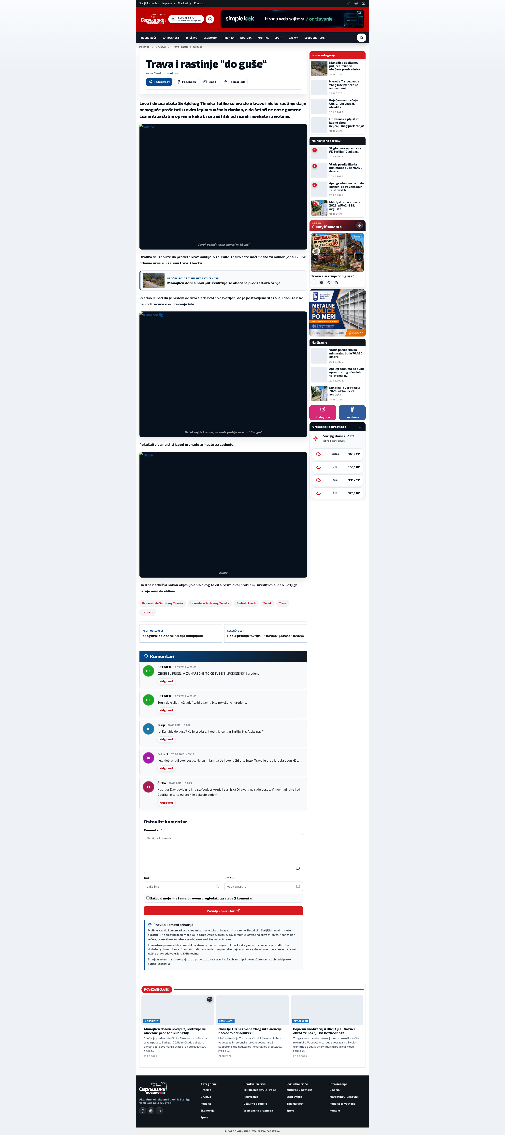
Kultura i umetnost (299, 1089)
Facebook (189, 81)
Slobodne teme (314, 37)
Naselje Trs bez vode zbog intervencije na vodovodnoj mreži (250, 1031)
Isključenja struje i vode (259, 1089)
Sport (279, 37)
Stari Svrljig (294, 1096)
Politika (263, 37)
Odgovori (166, 681)
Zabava (293, 37)
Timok (267, 603)
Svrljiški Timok (246, 603)
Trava (282, 603)
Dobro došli (149, 37)
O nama (334, 1089)
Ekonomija (211, 37)
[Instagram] (356, 3)
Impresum (168, 3)
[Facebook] (348, 3)
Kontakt (199, 3)
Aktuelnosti (171, 37)
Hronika (229, 37)
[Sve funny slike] (359, 225)
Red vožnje (250, 1096)
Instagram (323, 417)
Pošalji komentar (221, 911)
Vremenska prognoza (258, 1110)
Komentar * (153, 830)
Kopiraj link (237, 81)
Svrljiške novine (149, 3)
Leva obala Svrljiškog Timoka (209, 603)
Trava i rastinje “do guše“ (332, 276)
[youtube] (159, 1110)
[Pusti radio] (210, 19)
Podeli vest (162, 81)
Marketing (184, 3)
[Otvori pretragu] (361, 38)
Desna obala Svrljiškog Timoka (162, 603)
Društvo (192, 37)
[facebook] (142, 1110)
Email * (230, 878)
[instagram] (151, 1110)
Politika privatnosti (342, 1103)
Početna (144, 46)
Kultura (246, 37)
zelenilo (147, 612)
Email (212, 81)
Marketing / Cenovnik (344, 1096)
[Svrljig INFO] (153, 19)
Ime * (148, 878)
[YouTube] (363, 3)
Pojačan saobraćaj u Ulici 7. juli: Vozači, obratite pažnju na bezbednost (324, 1031)
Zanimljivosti (295, 1103)
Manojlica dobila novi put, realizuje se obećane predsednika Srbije (175, 1031)
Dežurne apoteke (255, 1103)
